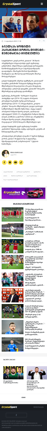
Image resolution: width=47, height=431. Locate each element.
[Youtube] (15, 162)
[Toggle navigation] (41, 4)
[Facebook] (4, 162)
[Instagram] (10, 162)
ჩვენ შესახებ (39, 407)
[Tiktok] (21, 162)
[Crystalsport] (12, 4)
